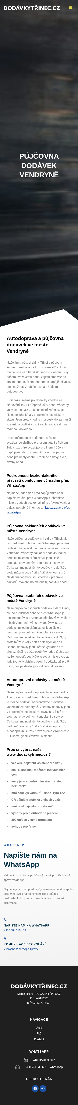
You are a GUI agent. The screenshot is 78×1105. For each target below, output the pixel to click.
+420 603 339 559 (15, 930)
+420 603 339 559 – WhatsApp (43, 1067)
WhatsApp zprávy (44, 1060)
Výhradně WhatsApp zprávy (21, 949)
